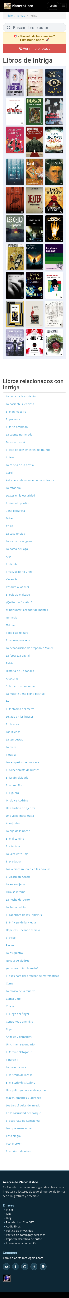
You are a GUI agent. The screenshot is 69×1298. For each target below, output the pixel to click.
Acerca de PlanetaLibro (20, 1182)
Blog (9, 1218)
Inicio (9, 15)
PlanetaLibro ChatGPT (20, 1222)
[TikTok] (33, 1266)
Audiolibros (13, 1226)
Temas (20, 15)
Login (53, 5)
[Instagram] (24, 1266)
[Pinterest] (43, 1266)
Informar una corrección (21, 1243)
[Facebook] (15, 1266)
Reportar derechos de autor (24, 1239)
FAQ (8, 1214)
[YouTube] (6, 1266)
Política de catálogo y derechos (25, 1235)
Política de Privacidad (19, 1230)
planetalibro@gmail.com (27, 1258)
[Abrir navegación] (63, 5)
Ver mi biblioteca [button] (36, 48)
